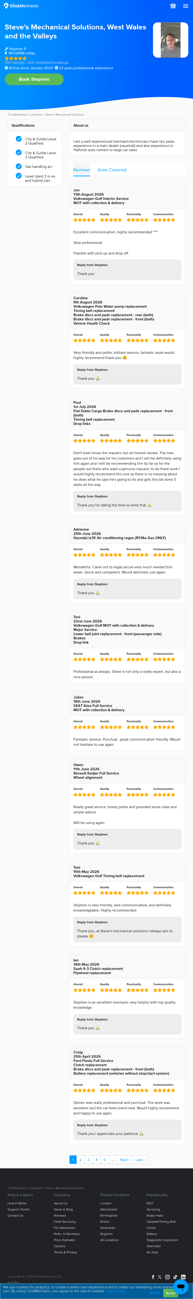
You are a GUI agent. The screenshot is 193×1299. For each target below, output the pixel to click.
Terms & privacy (65, 1252)
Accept (170, 1293)
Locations (36, 114)
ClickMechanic (17, 114)
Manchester (108, 1209)
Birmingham (108, 1215)
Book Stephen (34, 79)
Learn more (115, 1291)
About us (61, 1203)
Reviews (81, 169)
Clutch (151, 1228)
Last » (140, 1160)
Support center (19, 1209)
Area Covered (112, 169)
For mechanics (64, 1228)
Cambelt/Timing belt (161, 1221)
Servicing (153, 1209)
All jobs (152, 1252)
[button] (186, 6)
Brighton (106, 1234)
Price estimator (65, 1240)
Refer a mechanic (67, 1234)
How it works (17, 1203)
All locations (109, 1240)
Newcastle (107, 1228)
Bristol (104, 1221)
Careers (59, 1246)
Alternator (154, 1246)
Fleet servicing (65, 1221)
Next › (125, 1160)
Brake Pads (155, 1215)
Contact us (16, 1215)
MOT (150, 1203)
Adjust (154, 1293)
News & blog (63, 1209)
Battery (152, 1234)
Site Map (13, 1282)
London (105, 1203)
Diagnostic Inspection (162, 1240)
